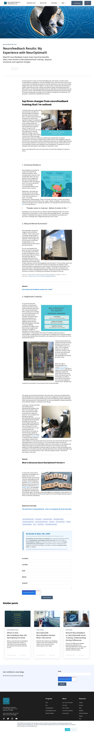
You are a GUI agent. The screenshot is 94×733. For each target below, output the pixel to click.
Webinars (81, 710)
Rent (47, 702)
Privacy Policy (65, 713)
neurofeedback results (58, 519)
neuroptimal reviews (47, 519)
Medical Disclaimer (83, 713)
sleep (29, 482)
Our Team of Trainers (67, 702)
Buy (46, 705)
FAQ (80, 718)
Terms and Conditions (67, 710)
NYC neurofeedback (60, 521)
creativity (68, 521)
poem (23, 204)
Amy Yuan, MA (15, 68)
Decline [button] (73, 729)
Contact (81, 702)
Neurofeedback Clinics (51, 710)
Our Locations (65, 708)
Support (81, 716)
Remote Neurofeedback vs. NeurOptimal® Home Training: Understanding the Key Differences (76, 636)
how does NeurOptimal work (41, 521)
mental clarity (40, 524)
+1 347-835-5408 (77, 3)
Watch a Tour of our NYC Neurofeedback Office (42, 276)
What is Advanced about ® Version (43, 463)
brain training (38, 519)
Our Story (64, 705)
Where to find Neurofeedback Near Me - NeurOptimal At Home (17, 635)
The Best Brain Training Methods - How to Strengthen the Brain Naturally (46, 509)
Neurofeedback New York (28, 519)
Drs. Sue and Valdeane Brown (61, 367)
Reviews (81, 705)
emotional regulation (27, 524)
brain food (51, 521)
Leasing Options (49, 708)
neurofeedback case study (51, 524)
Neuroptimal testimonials (28, 521)
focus (35, 524)
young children (35, 436)
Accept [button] (67, 729)
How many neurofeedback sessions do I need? (37, 289)
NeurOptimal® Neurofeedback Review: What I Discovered (45, 635)
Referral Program (50, 713)
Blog (80, 708)
